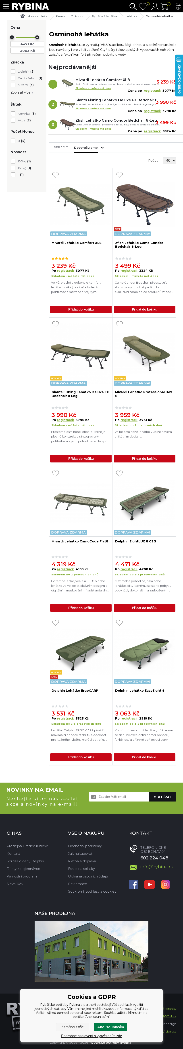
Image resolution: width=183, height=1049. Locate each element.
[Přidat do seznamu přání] (55, 175)
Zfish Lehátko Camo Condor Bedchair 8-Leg (116, 120)
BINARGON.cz (164, 1016)
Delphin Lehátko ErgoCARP (75, 691)
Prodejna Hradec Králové (27, 846)
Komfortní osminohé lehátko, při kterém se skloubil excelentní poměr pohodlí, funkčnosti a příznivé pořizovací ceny (144, 734)
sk (178, 8)
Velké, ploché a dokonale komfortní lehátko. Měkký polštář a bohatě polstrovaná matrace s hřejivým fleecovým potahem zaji (77, 288)
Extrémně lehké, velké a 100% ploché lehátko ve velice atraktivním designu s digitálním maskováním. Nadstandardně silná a (79, 586)
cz (178, 4)
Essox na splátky (81, 869)
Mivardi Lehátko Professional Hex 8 (143, 394)
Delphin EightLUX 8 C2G (135, 541)
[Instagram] (165, 885)
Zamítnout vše (72, 1027)
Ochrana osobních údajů (88, 876)
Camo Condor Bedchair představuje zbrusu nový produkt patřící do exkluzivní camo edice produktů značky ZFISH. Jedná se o (143, 288)
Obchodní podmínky (85, 846)
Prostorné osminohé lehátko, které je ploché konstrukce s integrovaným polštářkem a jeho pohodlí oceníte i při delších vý (79, 437)
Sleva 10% (15, 884)
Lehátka (131, 16)
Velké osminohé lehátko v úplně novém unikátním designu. (143, 434)
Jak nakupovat (80, 853)
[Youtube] (149, 885)
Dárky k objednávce (23, 869)
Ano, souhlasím (110, 1027)
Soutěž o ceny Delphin (25, 861)
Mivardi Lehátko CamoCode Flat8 (80, 541)
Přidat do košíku (81, 309)
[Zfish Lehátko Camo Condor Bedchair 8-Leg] (67, 125)
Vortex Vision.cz (163, 1031)
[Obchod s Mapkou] (91, 951)
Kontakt (13, 853)
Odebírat (162, 797)
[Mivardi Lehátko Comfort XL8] (67, 84)
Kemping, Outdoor (69, 16)
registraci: (152, 91)
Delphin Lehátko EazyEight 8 (139, 691)
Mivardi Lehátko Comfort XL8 (102, 80)
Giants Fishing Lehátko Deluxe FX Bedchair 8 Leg (117, 100)
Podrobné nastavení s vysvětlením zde (91, 1036)
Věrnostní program (22, 876)
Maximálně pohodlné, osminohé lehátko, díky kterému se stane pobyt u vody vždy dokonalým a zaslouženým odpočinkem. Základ (143, 586)
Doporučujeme (86, 147)
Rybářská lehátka (104, 16)
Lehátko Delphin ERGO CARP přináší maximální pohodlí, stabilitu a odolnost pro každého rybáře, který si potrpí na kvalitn (78, 735)
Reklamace (77, 884)
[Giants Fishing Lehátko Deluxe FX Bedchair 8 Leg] (67, 104)
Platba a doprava (82, 861)
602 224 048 (154, 857)
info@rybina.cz (157, 866)
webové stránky (163, 1009)
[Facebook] (133, 885)
